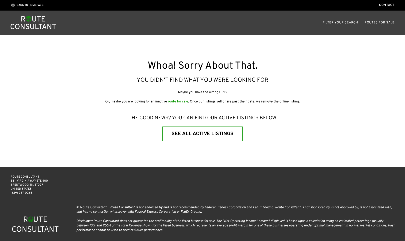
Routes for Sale (379, 22)
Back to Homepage (30, 5)
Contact (386, 5)
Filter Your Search (340, 22)
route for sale (178, 101)
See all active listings (202, 134)
